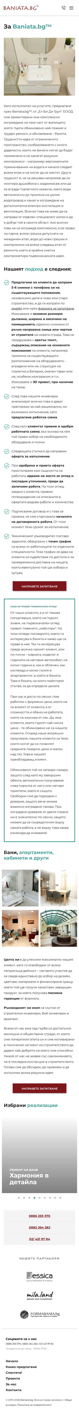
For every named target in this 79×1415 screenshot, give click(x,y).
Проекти (13, 1378)
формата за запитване (56, 308)
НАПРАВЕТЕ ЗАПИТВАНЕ (40, 586)
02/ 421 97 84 (63, 8)
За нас (11, 1384)
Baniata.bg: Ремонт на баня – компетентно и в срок (21, 8)
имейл (17, 308)
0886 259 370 (39, 1216)
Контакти (13, 1390)
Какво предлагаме (21, 1367)
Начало (12, 1361)
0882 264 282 (39, 1227)
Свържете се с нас (21, 1339)
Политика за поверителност (35, 1404)
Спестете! (14, 1373)
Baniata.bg (27, 1399)
